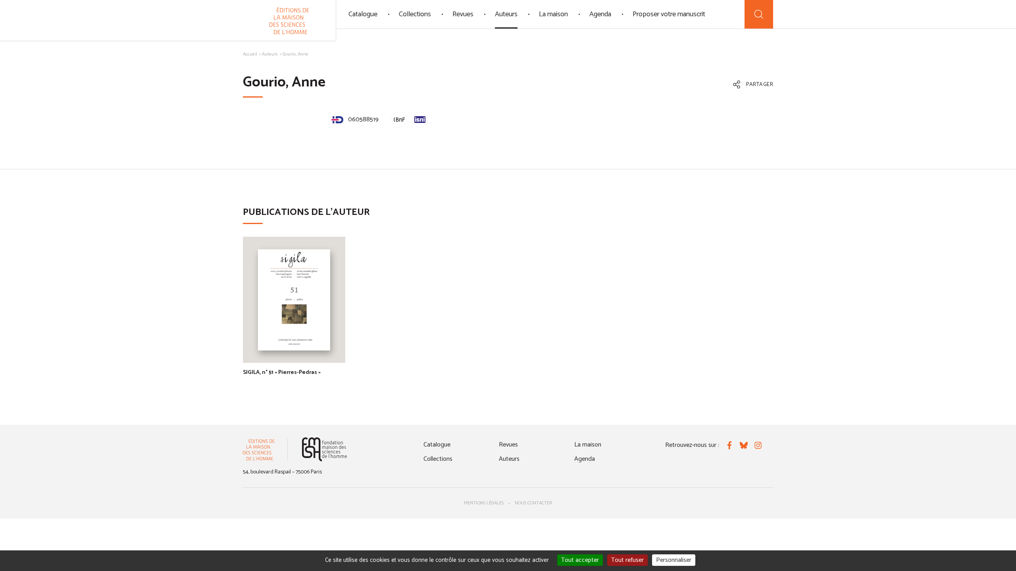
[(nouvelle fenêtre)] (324, 449)
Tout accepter (580, 560)
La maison (553, 14)
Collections (415, 14)
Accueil (250, 54)
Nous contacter (533, 503)
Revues (462, 14)
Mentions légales (484, 503)
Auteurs (506, 14)
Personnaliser (673, 560)
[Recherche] (759, 14)
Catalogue (362, 14)
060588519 (362, 119)
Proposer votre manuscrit (669, 14)
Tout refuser (627, 560)
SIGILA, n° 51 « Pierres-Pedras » (282, 372)
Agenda (600, 14)
